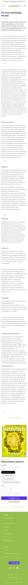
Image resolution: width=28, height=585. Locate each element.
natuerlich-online (11, 582)
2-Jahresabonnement (8, 475)
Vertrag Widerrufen (7, 540)
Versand (7, 467)
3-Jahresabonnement (8, 479)
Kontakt (5, 537)
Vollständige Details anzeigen (18, 507)
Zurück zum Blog (15, 418)
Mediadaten (6, 546)
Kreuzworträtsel (7, 533)
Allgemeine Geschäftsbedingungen (11, 553)
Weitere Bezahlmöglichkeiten (14, 501)
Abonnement (6, 527)
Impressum (5, 550)
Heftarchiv (5, 530)
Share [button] (4, 411)
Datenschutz (6, 557)
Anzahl (2, 485)
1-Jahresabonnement (8, 472)
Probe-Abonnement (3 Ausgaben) (11, 482)
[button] (3, 6)
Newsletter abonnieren (8, 523)
